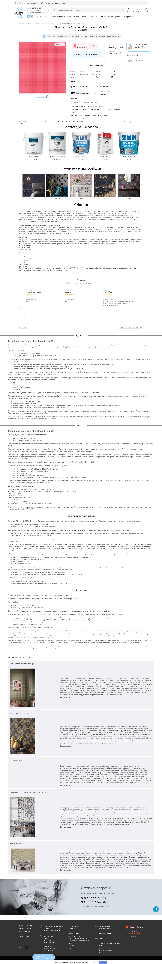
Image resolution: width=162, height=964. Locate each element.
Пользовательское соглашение (79, 941)
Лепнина (93, 16)
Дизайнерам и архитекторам (78, 936)
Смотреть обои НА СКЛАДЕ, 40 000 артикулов (141, 46)
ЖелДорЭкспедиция (105, 950)
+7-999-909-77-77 (35, 13)
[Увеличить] (42, 93)
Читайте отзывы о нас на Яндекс (131, 328)
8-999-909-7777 (29, 620)
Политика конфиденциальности (79, 938)
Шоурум (71, 945)
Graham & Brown (85, 74)
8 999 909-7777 (25, 931)
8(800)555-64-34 (67, 620)
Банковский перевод (105, 933)
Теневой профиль (114, 16)
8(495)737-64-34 (28, 509)
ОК (103, 962)
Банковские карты (105, 928)
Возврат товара (74, 933)
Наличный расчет (104, 931)
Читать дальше (65, 697)
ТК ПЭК (101, 946)
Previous (20, 146)
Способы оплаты (104, 926)
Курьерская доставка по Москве (109, 943)
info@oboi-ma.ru (43, 482)
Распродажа (128, 16)
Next (142, 146)
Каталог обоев (57, 16)
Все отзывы (23, 328)
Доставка (72, 928)
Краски (102, 16)
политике (94, 962)
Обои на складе (73, 16)
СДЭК (100, 948)
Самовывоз (102, 941)
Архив (70, 943)
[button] (42, 96)
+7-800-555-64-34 (35, 10)
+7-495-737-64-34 (35, 8)
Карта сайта (73, 948)
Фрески (84, 16)
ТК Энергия (102, 953)
